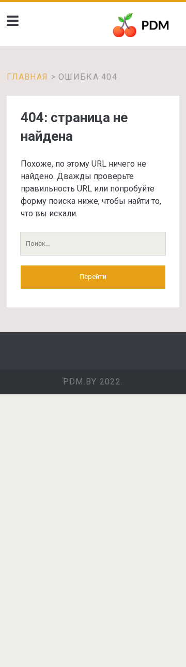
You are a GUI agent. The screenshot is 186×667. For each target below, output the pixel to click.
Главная (27, 77)
